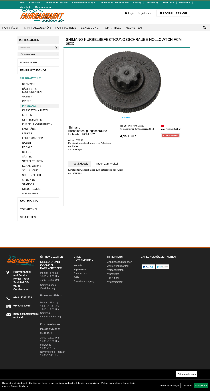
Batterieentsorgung (84, 281)
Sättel (27, 156)
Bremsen (28, 84)
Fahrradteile (65, 27)
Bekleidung (90, 27)
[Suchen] (204, 27)
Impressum (80, 269)
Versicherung (152, 3)
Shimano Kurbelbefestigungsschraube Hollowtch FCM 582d (87, 131)
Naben (26, 142)
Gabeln (27, 96)
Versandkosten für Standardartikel (136, 129)
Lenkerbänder (32, 138)
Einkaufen (183, 3)
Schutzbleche (32, 175)
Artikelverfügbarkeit (117, 266)
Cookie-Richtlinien (19, 386)
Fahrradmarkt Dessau (55, 3)
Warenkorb (25, 7)
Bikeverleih (34, 3)
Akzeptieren (201, 385)
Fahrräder (10, 27)
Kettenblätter (33, 119)
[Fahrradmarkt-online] (42, 14)
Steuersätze (31, 189)
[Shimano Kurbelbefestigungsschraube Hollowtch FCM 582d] (127, 82)
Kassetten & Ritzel (35, 110)
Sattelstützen (32, 161)
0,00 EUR (175, 13)
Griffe (26, 101)
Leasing (137, 3)
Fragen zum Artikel (106, 163)
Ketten (27, 115)
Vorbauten (30, 193)
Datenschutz (80, 273)
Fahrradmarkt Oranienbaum (113, 3)
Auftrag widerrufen (187, 374)
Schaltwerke (31, 166)
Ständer (28, 184)
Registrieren (144, 13)
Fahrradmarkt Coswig (82, 3)
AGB (76, 277)
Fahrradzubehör (37, 27)
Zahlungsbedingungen (119, 262)
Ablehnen (187, 385)
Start (22, 3)
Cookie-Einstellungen (169, 385)
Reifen (26, 152)
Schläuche (30, 170)
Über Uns (167, 3)
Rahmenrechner (43, 7)
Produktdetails (79, 163)
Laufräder (30, 129)
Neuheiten (134, 27)
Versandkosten (115, 270)
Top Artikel (112, 27)
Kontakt (78, 265)
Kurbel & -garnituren (37, 124)
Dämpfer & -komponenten (32, 90)
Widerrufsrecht (115, 282)
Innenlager (30, 106)
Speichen (28, 179)
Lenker (27, 133)
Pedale (27, 147)
